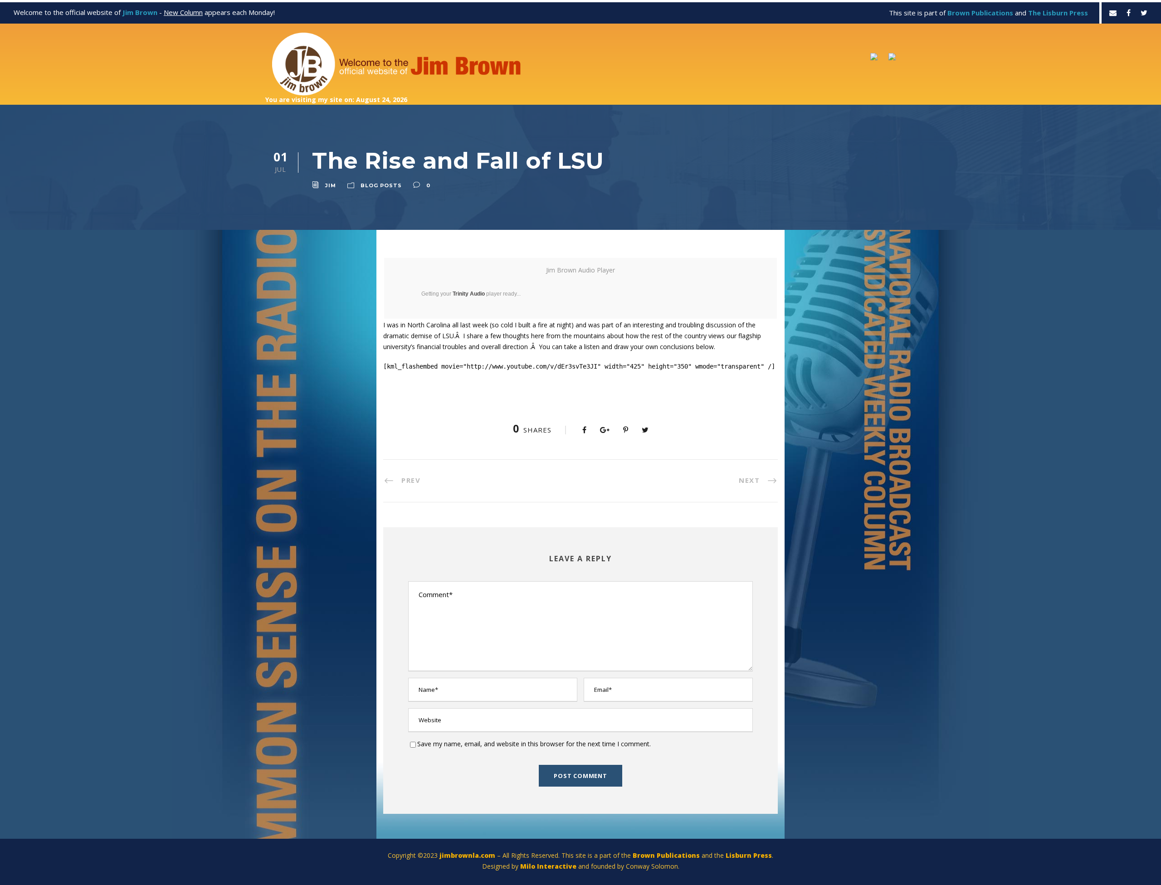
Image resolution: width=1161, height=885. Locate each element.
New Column (183, 12)
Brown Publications (666, 855)
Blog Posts (381, 185)
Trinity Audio (469, 294)
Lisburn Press (749, 855)
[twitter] (1144, 13)
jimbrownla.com (467, 855)
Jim (330, 185)
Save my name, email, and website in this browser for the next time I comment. (534, 743)
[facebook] (1129, 13)
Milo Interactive (549, 866)
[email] (1113, 13)
